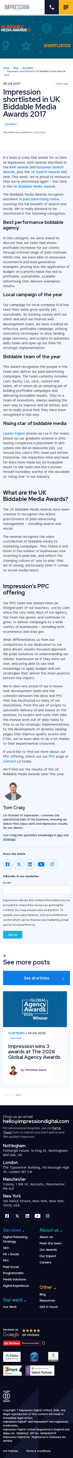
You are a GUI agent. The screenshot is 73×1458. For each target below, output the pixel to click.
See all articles (36, 978)
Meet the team (50, 1243)
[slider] (31, 1330)
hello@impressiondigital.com (36, 1121)
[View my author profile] (36, 790)
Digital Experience (16, 1286)
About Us (46, 1237)
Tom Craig (14, 808)
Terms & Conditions (38, 1451)
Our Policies (10, 1451)
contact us (12, 761)
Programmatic (13, 1273)
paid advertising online (41, 199)
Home (6, 68)
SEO (59, 835)
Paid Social (11, 1267)
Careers (45, 1262)
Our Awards (48, 1250)
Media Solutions (14, 1279)
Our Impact (48, 1256)
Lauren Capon (14, 433)
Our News (27, 68)
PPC (52, 756)
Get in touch (49, 1307)
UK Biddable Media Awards (34, 186)
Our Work (10, 1307)
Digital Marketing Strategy (15, 1239)
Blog (15, 68)
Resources (47, 1300)
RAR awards (19, 167)
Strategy (9, 839)
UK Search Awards (45, 172)
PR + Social (11, 1254)
